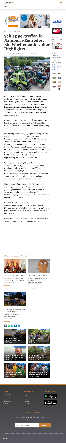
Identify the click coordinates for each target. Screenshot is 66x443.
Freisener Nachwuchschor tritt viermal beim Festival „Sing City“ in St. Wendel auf (14, 278)
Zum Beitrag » (7, 285)
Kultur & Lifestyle (8, 31)
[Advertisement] (27, 239)
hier (55, 64)
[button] (61, 2)
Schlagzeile (17, 31)
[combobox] (18, 6)
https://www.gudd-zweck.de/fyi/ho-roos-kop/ (56, 67)
